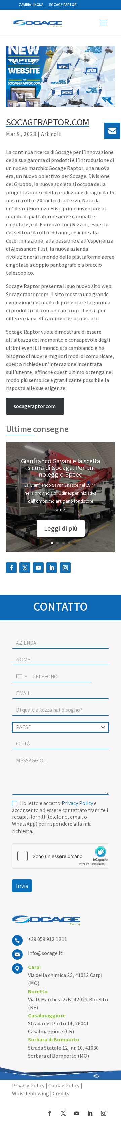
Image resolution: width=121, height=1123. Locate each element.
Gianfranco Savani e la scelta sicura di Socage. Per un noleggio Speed (60, 468)
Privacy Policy (77, 803)
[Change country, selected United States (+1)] (21, 676)
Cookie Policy (64, 1085)
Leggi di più (60, 528)
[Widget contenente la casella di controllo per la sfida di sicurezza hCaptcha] (60, 856)
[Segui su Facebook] (11, 567)
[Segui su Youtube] (38, 567)
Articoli (51, 134)
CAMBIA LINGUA (31, 5)
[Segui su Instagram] (65, 567)
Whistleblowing (30, 1093)
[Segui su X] (24, 567)
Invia (22, 886)
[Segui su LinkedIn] (51, 567)
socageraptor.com (35, 406)
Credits (61, 1093)
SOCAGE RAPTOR (62, 5)
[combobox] (60, 727)
